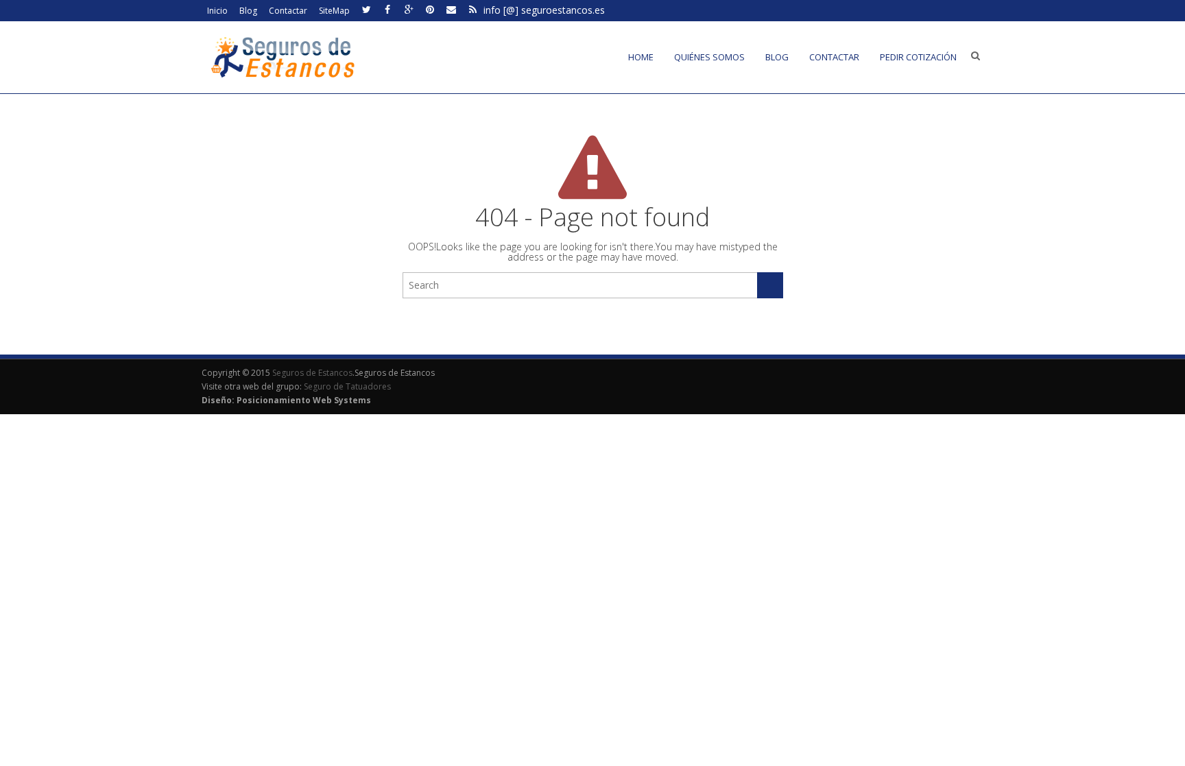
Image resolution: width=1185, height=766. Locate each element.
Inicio (217, 10)
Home (641, 57)
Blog (248, 10)
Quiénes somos (709, 57)
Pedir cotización (918, 57)
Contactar (288, 10)
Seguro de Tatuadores (347, 386)
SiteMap (334, 10)
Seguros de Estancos (312, 373)
